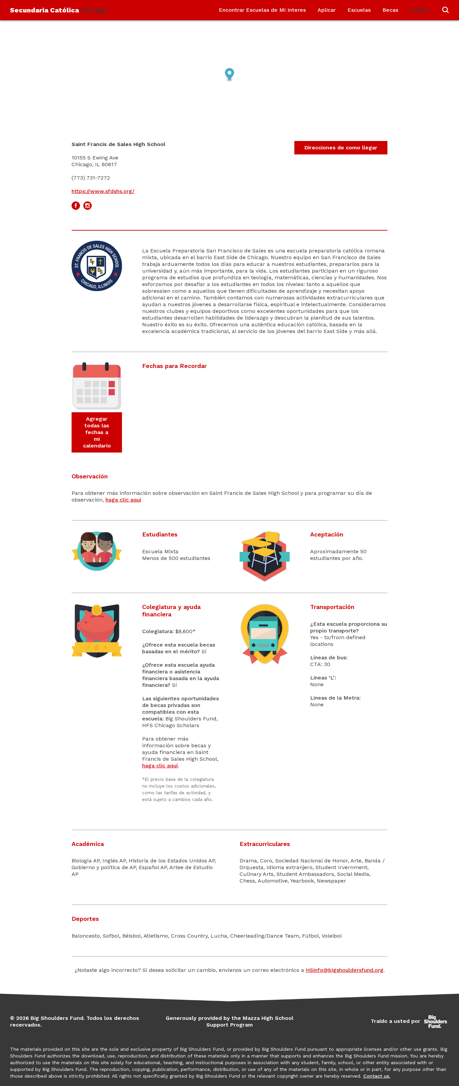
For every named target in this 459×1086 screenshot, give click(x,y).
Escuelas (359, 10)
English (419, 10)
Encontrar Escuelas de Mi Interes (262, 10)
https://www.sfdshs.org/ (103, 191)
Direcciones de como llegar (340, 147)
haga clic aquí (123, 500)
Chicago (58, 10)
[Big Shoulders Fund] (435, 1021)
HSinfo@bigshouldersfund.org (344, 970)
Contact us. (376, 1076)
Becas (390, 10)
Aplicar (327, 10)
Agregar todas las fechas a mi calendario (97, 432)
